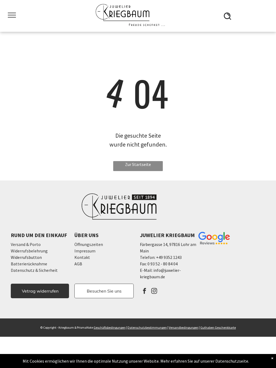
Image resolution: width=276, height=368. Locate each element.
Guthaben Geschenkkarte (218, 327)
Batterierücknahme (29, 263)
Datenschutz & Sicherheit (34, 270)
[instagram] (154, 291)
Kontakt (82, 257)
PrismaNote (85, 327)
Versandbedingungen (183, 327)
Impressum (84, 251)
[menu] (12, 15)
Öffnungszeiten (88, 244)
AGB (78, 263)
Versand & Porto (26, 244)
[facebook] (144, 291)
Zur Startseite (138, 164)
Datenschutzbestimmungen (147, 327)
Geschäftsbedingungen (110, 327)
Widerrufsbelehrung (29, 251)
